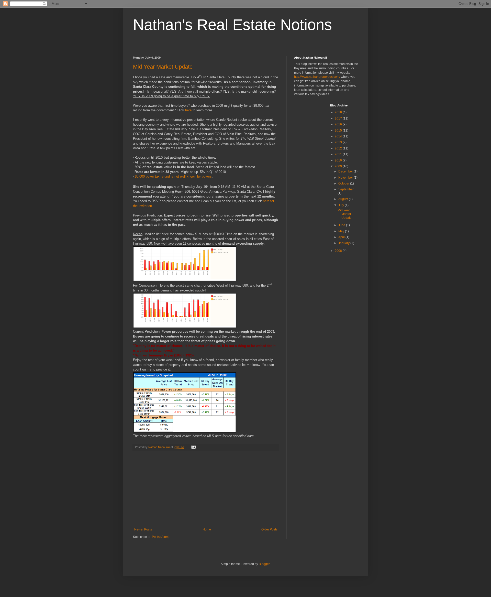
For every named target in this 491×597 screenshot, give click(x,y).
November (346, 177)
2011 (339, 154)
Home (207, 529)
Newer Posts (143, 529)
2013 (339, 142)
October (344, 183)
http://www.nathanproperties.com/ (317, 77)
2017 (339, 118)
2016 (339, 124)
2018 (339, 112)
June (342, 225)
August (343, 199)
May (341, 231)
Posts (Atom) (161, 537)
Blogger (264, 564)
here (188, 110)
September (346, 189)
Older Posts (269, 529)
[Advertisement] (206, 489)
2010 (339, 160)
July (341, 205)
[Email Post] (193, 447)
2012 (339, 148)
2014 (339, 136)
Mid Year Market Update (163, 66)
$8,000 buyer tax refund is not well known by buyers (173, 176)
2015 (339, 130)
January (344, 243)
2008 (339, 251)
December (346, 171)
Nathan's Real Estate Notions (232, 24)
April (341, 237)
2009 (339, 166)
